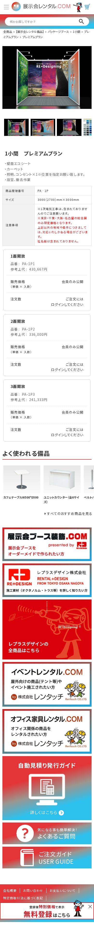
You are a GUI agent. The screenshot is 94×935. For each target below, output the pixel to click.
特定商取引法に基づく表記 (23, 898)
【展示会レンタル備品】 (30, 31)
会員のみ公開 (72, 281)
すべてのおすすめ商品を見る (69, 513)
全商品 (7, 31)
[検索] (81, 21)
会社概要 (10, 890)
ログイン (57, 304)
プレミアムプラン (32, 37)
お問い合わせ (33, 890)
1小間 (76, 31)
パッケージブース (58, 31)
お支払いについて (63, 890)
